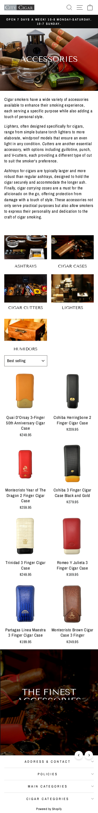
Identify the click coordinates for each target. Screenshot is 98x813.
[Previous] (79, 755)
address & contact (48, 761)
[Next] (89, 755)
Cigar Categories (47, 798)
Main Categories (48, 786)
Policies (48, 774)
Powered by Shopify (49, 809)
